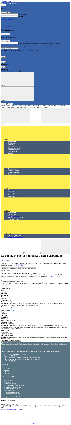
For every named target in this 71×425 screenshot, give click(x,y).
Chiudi (3, 57)
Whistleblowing (9, 390)
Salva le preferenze (15, 340)
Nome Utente (22, 14)
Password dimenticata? (7, 19)
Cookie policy (8, 380)
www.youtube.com (6, 310)
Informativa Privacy (10, 383)
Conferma (9, 103)
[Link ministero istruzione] (9, 3)
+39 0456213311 (12, 356)
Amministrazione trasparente (12, 393)
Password (21, 16)
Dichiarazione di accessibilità (12, 387)
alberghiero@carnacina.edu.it (24, 357)
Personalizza (4, 268)
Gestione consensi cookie (11, 392)
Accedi (3, 5)
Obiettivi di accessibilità (11, 388)
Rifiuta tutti (15, 268)
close (2, 124)
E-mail (20, 43)
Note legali (7, 382)
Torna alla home (5, 260)
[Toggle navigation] (15, 115)
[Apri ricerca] (55, 115)
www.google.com (6, 288)
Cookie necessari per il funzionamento (12, 281)
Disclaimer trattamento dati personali (11, 409)
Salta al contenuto (6, 1)
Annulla (3, 103)
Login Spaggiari (48, 46)
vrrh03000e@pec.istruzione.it (24, 359)
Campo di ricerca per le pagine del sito (12, 253)
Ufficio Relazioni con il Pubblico (14, 385)
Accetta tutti (29, 268)
